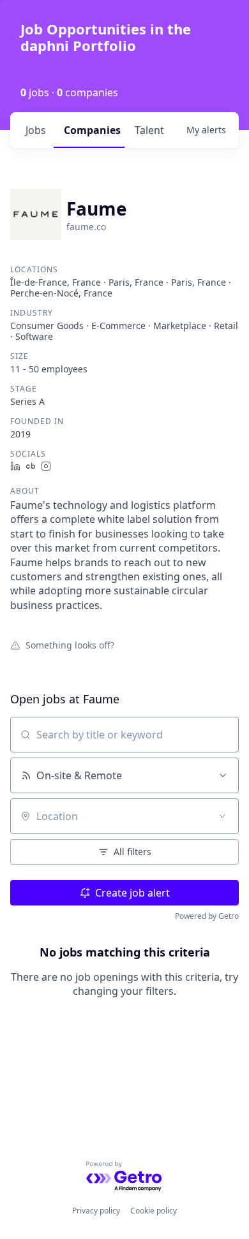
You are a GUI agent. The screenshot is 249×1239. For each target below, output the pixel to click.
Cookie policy (153, 1210)
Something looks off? (70, 644)
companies (92, 130)
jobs (36, 130)
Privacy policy (96, 1210)
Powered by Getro (207, 916)
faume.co (86, 226)
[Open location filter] (222, 816)
